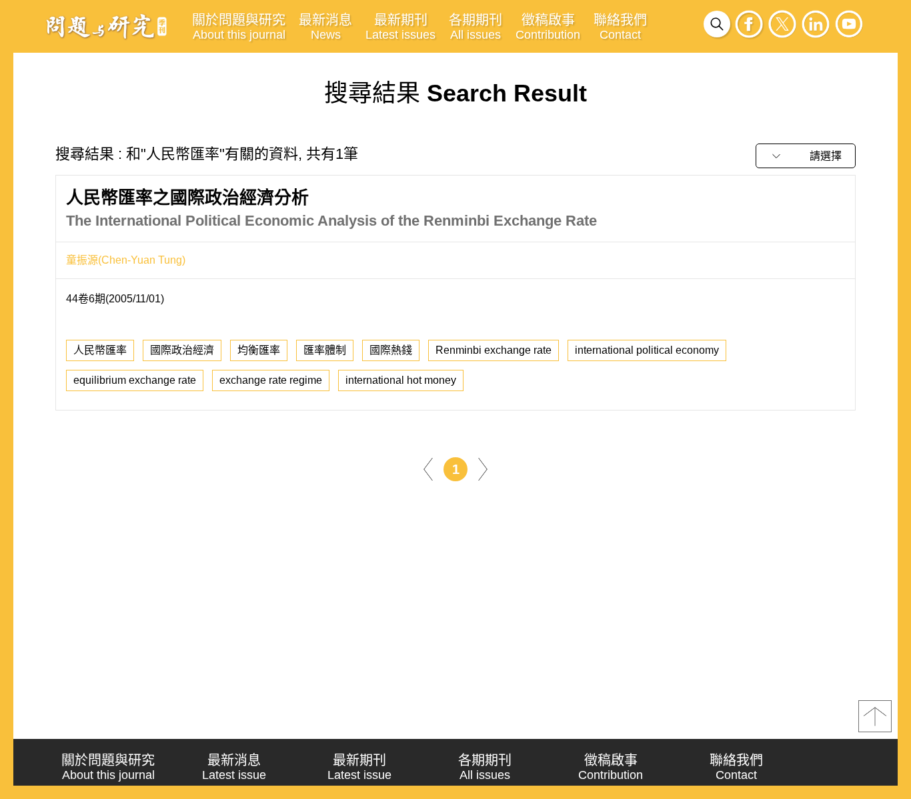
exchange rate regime (270, 380)
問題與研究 (106, 26)
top (875, 716)
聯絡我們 (620, 27)
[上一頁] (428, 468)
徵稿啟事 (548, 27)
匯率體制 (324, 350)
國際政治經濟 (182, 350)
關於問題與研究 (238, 27)
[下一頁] (483, 468)
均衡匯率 (258, 350)
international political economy (647, 350)
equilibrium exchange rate (134, 380)
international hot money (400, 380)
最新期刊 (400, 27)
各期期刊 (475, 27)
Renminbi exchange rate (493, 350)
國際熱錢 (390, 350)
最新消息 (325, 27)
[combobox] (805, 156)
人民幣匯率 (100, 350)
